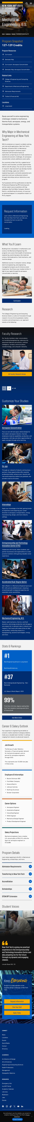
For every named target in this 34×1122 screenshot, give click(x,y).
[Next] (9, 388)
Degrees (13, 34)
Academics (8, 34)
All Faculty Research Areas (17, 374)
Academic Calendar (8, 1089)
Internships (6, 504)
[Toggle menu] (31, 3)
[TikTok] (11, 1106)
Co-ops (5, 466)
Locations (5, 1037)
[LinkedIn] (22, 1106)
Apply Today (17, 1013)
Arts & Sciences (7, 1062)
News (3, 1034)
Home (3, 34)
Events (4, 1040)
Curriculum (8, 54)
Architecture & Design (8, 1059)
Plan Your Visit (17, 1007)
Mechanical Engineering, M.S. (13, 618)
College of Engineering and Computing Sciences (16, 80)
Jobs (3, 1097)
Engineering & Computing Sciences (12, 1064)
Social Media (6, 1043)
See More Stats (17, 718)
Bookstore (5, 1094)
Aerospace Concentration (12, 427)
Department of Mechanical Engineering (17, 86)
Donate (4, 1100)
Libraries (5, 1092)
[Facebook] (3, 1106)
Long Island (8, 106)
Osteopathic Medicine (8, 1073)
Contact (4, 1046)
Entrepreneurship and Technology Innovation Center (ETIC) (15, 544)
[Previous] (4, 388)
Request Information (17, 1001)
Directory (5, 1049)
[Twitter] (14, 1106)
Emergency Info (7, 1083)
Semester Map (9, 59)
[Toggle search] (27, 3)
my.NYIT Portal (6, 1086)
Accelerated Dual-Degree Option (14, 581)
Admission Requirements (12, 91)
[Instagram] (7, 1106)
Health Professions (7, 1067)
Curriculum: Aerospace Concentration (16, 64)
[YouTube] (18, 1106)
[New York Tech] (12, 5)
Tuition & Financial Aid (12, 96)
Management (6, 1070)
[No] (32, 1116)
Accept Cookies (17, 1119)
